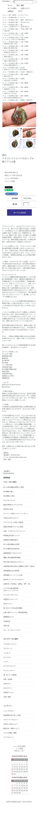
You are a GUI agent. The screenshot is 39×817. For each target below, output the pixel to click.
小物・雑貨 (7, 697)
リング (5, 661)
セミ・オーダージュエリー (12, 630)
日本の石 (6, 625)
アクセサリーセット (10, 644)
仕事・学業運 (24, 33)
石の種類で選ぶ (13, 17)
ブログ (25, 11)
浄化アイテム (7, 603)
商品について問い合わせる (13, 175)
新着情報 (6, 478)
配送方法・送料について (11, 728)
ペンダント (7, 653)
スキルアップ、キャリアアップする (14, 35)
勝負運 (22, 100)
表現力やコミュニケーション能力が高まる (16, 69)
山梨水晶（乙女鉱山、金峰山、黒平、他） (17, 584)
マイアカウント (8, 737)
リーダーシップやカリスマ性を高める (14, 39)
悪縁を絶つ (30, 72)
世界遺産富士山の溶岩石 (11, 571)
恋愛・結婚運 (24, 74)
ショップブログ (8, 711)
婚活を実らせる (8, 76)
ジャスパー (22, 17)
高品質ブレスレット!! (10, 599)
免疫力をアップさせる (10, 93)
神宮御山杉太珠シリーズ (11, 535)
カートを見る (13, 8)
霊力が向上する (25, 22)
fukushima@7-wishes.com (18, 457)
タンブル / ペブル (23, 15)
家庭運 (22, 78)
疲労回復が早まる (9, 85)
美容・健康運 (24, 83)
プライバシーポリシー (10, 719)
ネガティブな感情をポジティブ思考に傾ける (16, 26)
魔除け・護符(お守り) (27, 20)
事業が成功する (8, 56)
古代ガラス (7, 683)
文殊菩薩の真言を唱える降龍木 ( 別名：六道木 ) (19, 566)
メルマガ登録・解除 (10, 733)
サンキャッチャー (9, 670)
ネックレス (7, 657)
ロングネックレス (9, 500)
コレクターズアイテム (10, 595)
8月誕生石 (6, 621)
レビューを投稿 (10, 181)
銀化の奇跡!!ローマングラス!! (13, 505)
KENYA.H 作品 (8, 509)
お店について (26, 8)
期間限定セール (8, 617)
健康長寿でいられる (9, 89)
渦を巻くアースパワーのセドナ (13, 579)
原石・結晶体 (12, 15)
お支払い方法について (10, 724)
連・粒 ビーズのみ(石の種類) (12, 608)
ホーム (11, 5)
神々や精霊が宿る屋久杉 (11, 549)
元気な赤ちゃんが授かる (11, 80)
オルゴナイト (7, 688)
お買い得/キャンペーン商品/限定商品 (15, 612)
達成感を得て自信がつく (11, 52)
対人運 (22, 67)
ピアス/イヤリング (9, 666)
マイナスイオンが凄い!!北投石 (13, 522)
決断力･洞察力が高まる (10, 61)
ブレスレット (7, 648)
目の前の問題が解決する (11, 65)
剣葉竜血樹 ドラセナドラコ (12, 553)
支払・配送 (21, 5)
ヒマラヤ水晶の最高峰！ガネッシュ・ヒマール (11, 589)
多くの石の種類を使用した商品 (13, 487)
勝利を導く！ (30, 100)
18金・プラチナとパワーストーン (14, 531)
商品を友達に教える (11, 172)
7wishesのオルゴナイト (11, 518)
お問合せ (11, 11)
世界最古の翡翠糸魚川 (10, 540)
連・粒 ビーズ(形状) (10, 675)
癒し (22, 24)
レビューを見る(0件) (11, 178)
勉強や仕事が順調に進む (11, 48)
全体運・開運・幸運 (26, 29)
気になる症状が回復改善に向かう (13, 97)
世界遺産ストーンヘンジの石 (12, 575)
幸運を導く (7, 31)
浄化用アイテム (8, 692)
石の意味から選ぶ (14, 20)
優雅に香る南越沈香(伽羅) (11, 557)
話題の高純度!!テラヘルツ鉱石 (13, 527)
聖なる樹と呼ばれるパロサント (13, 562)
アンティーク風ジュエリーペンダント (15, 513)
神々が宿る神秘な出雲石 (11, 544)
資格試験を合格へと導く (11, 43)
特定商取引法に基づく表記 (12, 715)
